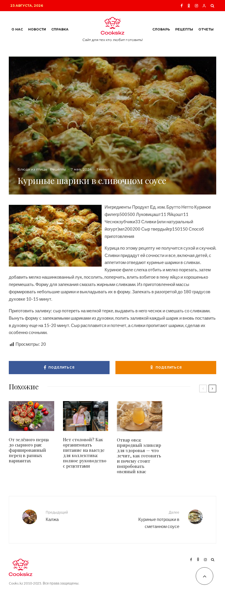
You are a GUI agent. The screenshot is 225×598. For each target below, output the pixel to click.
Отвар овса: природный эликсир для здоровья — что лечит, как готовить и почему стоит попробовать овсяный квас (139, 455)
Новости (37, 29)
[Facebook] (181, 6)
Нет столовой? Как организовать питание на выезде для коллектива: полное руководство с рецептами (84, 452)
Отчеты (206, 29)
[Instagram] (196, 6)
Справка (60, 29)
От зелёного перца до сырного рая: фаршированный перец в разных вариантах (29, 450)
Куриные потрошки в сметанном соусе (158, 519)
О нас (17, 29)
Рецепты (184, 29)
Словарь (161, 29)
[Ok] (189, 6)
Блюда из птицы (32, 169)
